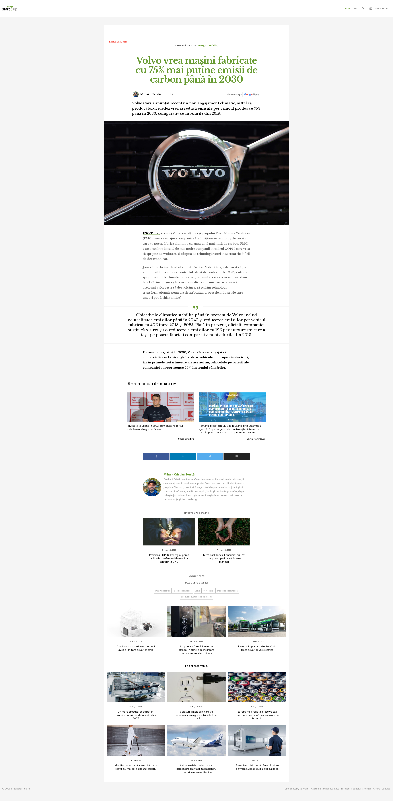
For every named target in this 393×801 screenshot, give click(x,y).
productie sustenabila (227, 591)
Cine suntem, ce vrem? (297, 788)
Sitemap (367, 788)
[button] (355, 8)
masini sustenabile (183, 591)
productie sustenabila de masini (196, 596)
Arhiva (376, 788)
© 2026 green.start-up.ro (16, 788)
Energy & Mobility (208, 45)
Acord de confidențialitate (325, 788)
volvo (197, 591)
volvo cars (208, 591)
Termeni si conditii (351, 788)
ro (346, 8)
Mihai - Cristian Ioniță (156, 94)
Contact (386, 788)
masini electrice (162, 591)
